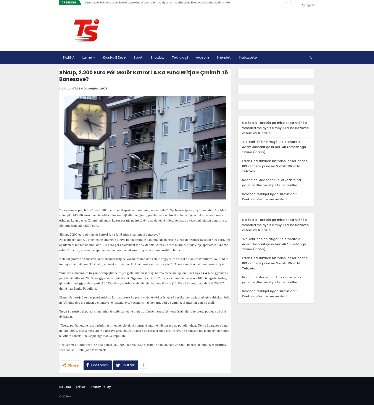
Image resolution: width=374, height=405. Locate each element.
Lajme (87, 57)
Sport (138, 57)
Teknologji (180, 57)
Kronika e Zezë (114, 57)
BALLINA (68, 57)
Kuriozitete (248, 57)
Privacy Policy (100, 387)
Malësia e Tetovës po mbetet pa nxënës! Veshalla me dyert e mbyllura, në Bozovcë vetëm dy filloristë (157, 2)
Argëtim (202, 57)
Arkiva (80, 387)
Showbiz (157, 57)
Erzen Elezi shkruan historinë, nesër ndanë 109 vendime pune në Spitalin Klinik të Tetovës (275, 166)
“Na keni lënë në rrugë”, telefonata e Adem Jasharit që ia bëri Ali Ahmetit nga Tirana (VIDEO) (274, 147)
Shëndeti (224, 57)
